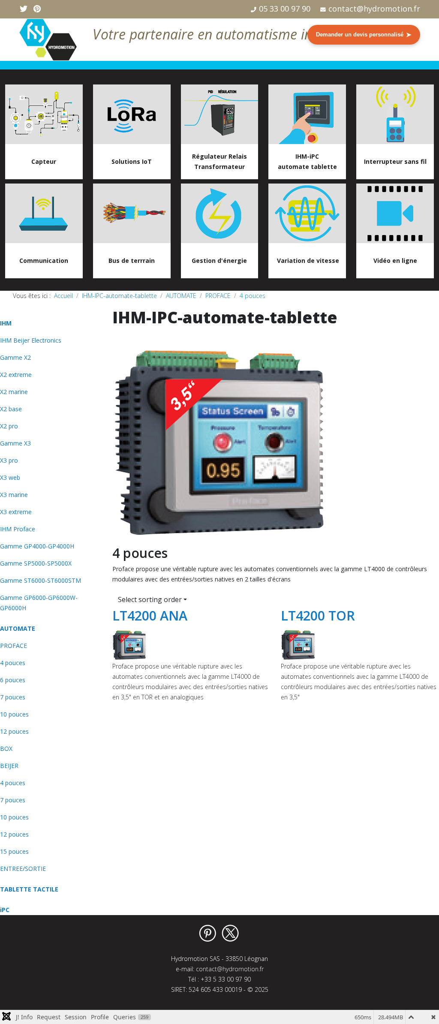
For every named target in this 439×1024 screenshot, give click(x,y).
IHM (6, 323)
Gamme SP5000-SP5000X (36, 563)
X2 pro (9, 426)
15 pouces (14, 851)
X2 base (11, 409)
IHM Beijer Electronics (30, 340)
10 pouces (14, 714)
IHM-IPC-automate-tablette (119, 296)
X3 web (10, 477)
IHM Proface (17, 529)
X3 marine (14, 495)
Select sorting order (150, 599)
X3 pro (9, 460)
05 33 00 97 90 (284, 8)
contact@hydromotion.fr (374, 8)
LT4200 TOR (318, 615)
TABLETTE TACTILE (29, 889)
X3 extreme (16, 512)
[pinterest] (37, 8)
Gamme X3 (15, 443)
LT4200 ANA (149, 615)
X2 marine (14, 392)
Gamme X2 (15, 357)
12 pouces (14, 731)
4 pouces (12, 663)
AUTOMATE (181, 296)
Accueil (63, 296)
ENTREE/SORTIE (23, 868)
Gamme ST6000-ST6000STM (40, 580)
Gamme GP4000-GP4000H (37, 546)
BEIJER (9, 766)
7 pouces (12, 697)
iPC (4, 910)
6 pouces (12, 680)
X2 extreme (16, 374)
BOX (6, 748)
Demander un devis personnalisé (364, 34)
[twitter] (23, 8)
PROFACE (218, 296)
